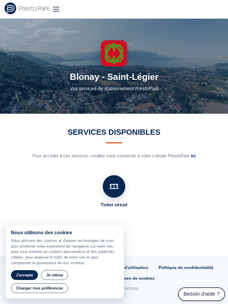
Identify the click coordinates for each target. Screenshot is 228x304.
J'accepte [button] (24, 275)
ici (193, 155)
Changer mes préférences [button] (39, 288)
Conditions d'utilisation (124, 267)
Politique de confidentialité (186, 267)
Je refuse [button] (54, 275)
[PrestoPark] (27, 8)
